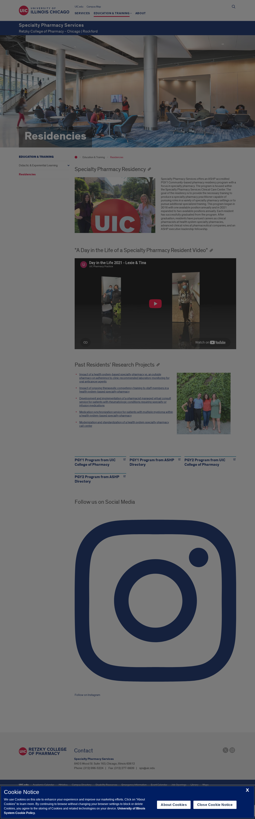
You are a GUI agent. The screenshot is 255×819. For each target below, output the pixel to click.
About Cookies (174, 805)
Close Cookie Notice (215, 805)
